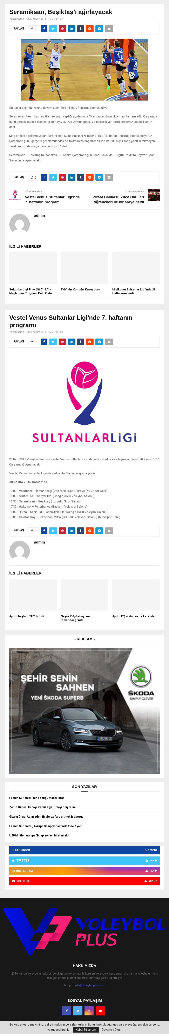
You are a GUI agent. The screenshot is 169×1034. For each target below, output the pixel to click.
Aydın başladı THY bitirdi (26, 616)
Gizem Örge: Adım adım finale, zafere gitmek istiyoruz (46, 816)
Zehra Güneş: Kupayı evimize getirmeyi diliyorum (42, 807)
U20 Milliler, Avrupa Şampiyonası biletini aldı (39, 835)
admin (21, 18)
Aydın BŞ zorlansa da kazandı (133, 616)
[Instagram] (89, 1010)
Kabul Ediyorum (86, 1029)
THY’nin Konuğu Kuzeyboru (80, 289)
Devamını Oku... (112, 1029)
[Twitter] (77, 1010)
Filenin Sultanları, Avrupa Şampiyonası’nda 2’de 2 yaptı (46, 826)
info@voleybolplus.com (90, 985)
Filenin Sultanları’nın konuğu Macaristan (37, 797)
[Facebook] (66, 1010)
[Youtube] (100, 1010)
